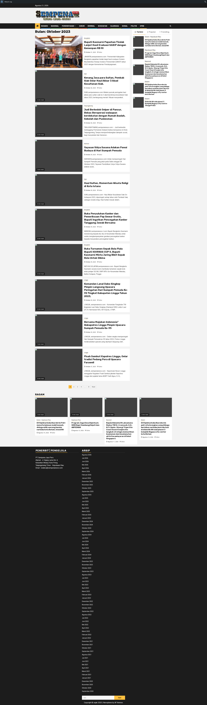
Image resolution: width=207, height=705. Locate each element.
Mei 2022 (85, 625)
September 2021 (87, 651)
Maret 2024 (86, 551)
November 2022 (87, 605)
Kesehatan (102, 26)
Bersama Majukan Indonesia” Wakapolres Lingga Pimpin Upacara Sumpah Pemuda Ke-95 (104, 325)
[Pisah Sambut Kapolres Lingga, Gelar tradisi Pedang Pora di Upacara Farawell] (58, 365)
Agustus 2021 (86, 654)
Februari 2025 (86, 515)
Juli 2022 (85, 618)
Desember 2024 (87, 521)
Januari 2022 (86, 638)
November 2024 (87, 525)
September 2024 (87, 531)
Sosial (125, 26)
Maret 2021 (86, 671)
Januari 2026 (86, 478)
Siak (85, 74)
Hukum (82, 26)
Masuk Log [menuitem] (8, 2)
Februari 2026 (86, 475)
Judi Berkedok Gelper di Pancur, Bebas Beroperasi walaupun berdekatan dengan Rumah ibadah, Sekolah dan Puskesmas (104, 114)
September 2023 (87, 571)
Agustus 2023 (86, 575)
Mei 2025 (85, 505)
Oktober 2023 (86, 568)
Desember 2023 (87, 561)
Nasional (55, 26)
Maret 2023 (86, 591)
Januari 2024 (86, 558)
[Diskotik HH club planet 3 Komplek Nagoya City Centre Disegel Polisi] (138, 102)
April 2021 (85, 668)
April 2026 (85, 468)
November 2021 (87, 644)
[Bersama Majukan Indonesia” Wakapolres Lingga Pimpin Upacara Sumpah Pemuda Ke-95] (58, 330)
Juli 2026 (85, 458)
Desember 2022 (87, 601)
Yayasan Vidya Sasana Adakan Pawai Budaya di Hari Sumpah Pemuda (105, 149)
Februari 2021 (86, 674)
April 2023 (85, 588)
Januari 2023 (86, 598)
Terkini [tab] (140, 32)
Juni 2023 (85, 581)
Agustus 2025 (86, 495)
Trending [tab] (165, 32)
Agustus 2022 (86, 615)
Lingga (86, 280)
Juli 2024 (85, 538)
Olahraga (114, 26)
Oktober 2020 (86, 688)
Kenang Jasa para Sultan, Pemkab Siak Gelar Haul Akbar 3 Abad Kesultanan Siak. (104, 80)
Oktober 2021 (86, 648)
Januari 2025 (86, 518)
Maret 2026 (86, 471)
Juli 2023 (85, 578)
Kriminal (91, 26)
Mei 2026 (85, 465)
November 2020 (87, 684)
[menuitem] (2, 1)
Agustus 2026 (86, 455)
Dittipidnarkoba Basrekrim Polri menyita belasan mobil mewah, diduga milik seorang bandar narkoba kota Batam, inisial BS (157, 43)
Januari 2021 (86, 678)
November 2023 (87, 565)
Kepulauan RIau (155, 37)
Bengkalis (87, 38)
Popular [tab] (152, 32)
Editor (100, 52)
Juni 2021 (85, 661)
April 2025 (85, 508)
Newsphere (107, 703)
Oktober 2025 (86, 488)
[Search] (170, 26)
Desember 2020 (87, 681)
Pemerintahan (68, 26)
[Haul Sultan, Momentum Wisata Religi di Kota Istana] (58, 190)
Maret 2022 (86, 631)
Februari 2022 (86, 634)
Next (93, 387)
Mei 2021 (85, 664)
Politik (134, 26)
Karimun (86, 143)
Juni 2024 (85, 541)
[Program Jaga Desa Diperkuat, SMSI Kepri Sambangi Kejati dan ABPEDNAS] (138, 53)
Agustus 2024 (86, 535)
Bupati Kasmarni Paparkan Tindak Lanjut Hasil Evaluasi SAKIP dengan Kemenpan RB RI (105, 45)
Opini (142, 26)
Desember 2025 (87, 481)
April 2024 (85, 548)
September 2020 (87, 691)
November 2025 (87, 485)
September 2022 (87, 611)
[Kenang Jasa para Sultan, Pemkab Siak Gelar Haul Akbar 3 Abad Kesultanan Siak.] (58, 86)
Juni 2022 (85, 621)
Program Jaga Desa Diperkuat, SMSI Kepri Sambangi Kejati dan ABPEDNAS (157, 55)
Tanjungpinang (88, 106)
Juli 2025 (85, 498)
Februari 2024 (86, 555)
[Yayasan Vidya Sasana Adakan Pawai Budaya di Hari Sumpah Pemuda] (58, 156)
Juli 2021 (85, 658)
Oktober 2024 (86, 528)
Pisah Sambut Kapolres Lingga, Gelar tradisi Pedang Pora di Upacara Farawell (106, 359)
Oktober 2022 (86, 608)
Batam (147, 37)
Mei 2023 (85, 585)
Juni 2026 (85, 461)
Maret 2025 (86, 511)
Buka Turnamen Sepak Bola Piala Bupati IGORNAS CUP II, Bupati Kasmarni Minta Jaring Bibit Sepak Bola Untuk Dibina (104, 253)
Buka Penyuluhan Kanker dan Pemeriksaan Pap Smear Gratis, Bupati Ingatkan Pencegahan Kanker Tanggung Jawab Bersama (105, 218)
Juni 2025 (85, 501)
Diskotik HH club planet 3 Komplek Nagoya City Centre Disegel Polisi (156, 103)
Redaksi (44, 26)
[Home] (37, 26)
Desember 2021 (87, 641)
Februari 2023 (86, 595)
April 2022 (85, 628)
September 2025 (87, 491)
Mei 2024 (85, 545)
